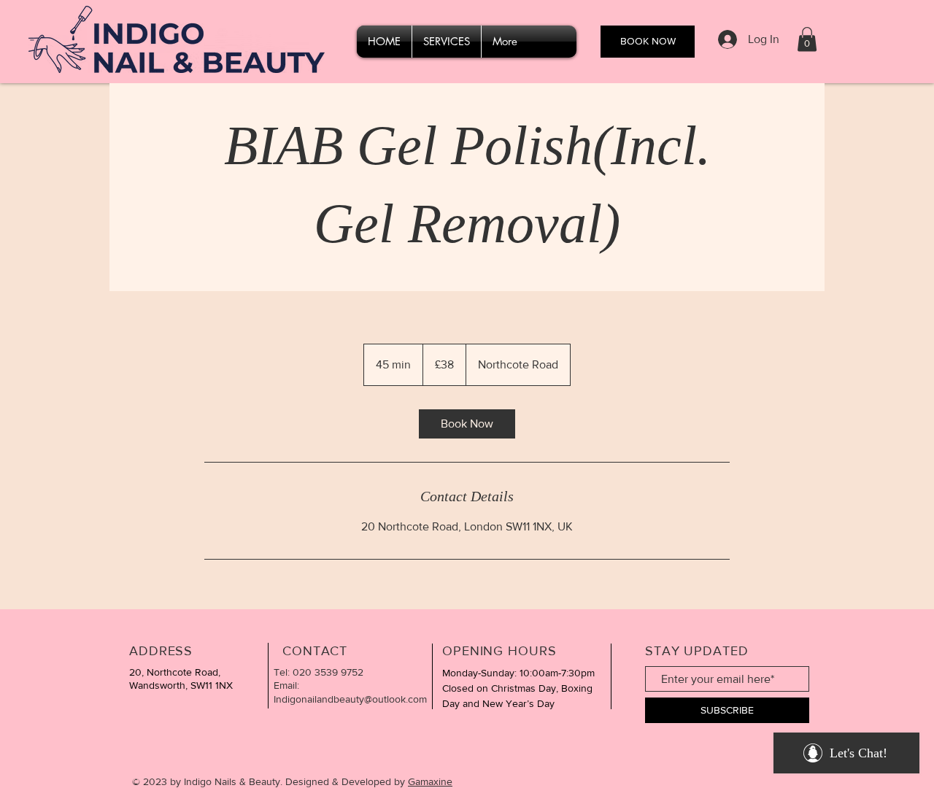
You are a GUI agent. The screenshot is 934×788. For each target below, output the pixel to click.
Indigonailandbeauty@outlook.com (350, 699)
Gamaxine (430, 781)
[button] (807, 39)
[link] (467, 424)
